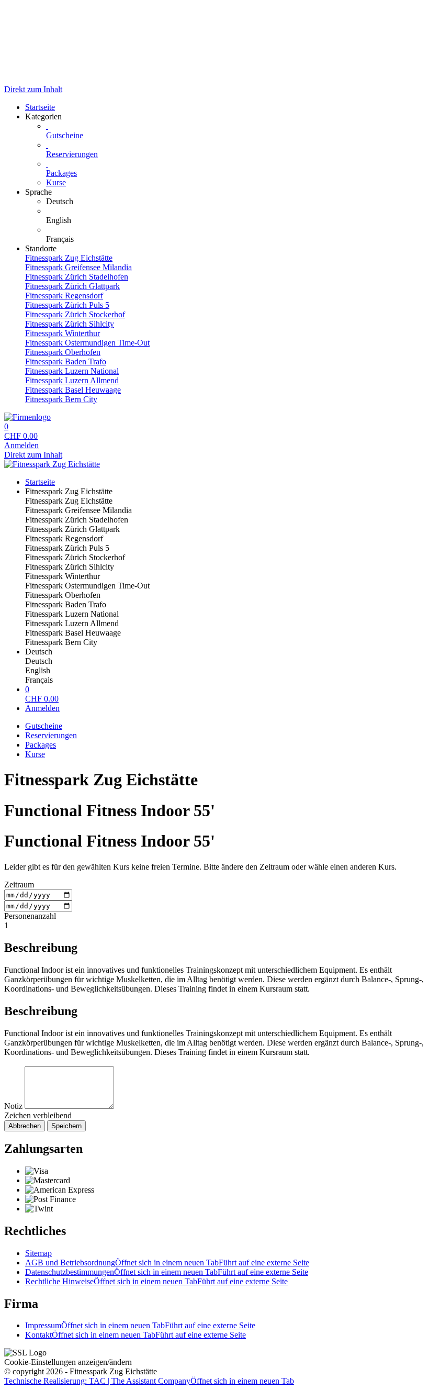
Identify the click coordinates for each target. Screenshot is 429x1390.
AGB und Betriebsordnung (167, 1262)
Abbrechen (24, 1126)
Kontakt (135, 1334)
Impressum (140, 1325)
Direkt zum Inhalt (33, 89)
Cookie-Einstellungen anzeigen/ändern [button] (68, 1362)
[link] (235, 201)
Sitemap (38, 1253)
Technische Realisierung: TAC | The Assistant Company (149, 1380)
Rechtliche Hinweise (156, 1281)
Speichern (66, 1126)
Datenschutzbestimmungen (166, 1271)
